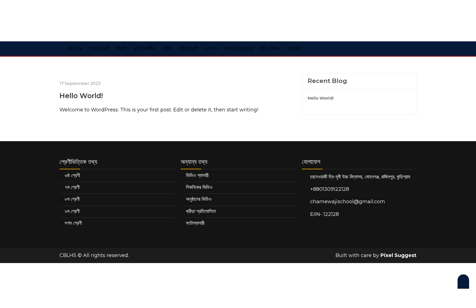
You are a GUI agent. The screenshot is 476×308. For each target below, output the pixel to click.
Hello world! (321, 98)
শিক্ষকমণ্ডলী (99, 48)
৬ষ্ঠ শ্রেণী (72, 175)
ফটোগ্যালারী (195, 223)
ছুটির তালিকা (269, 48)
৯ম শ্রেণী (72, 211)
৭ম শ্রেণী (72, 187)
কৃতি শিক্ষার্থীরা (144, 48)
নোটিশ (166, 48)
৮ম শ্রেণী (72, 199)
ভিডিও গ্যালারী (197, 175)
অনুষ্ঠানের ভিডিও (199, 199)
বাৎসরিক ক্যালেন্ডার (239, 48)
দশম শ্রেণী (73, 223)
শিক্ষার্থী (121, 48)
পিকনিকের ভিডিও (199, 187)
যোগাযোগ (293, 48)
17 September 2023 (80, 83)
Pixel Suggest (398, 255)
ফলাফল (212, 48)
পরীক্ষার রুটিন (188, 48)
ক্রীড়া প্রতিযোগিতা (201, 211)
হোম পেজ (74, 48)
